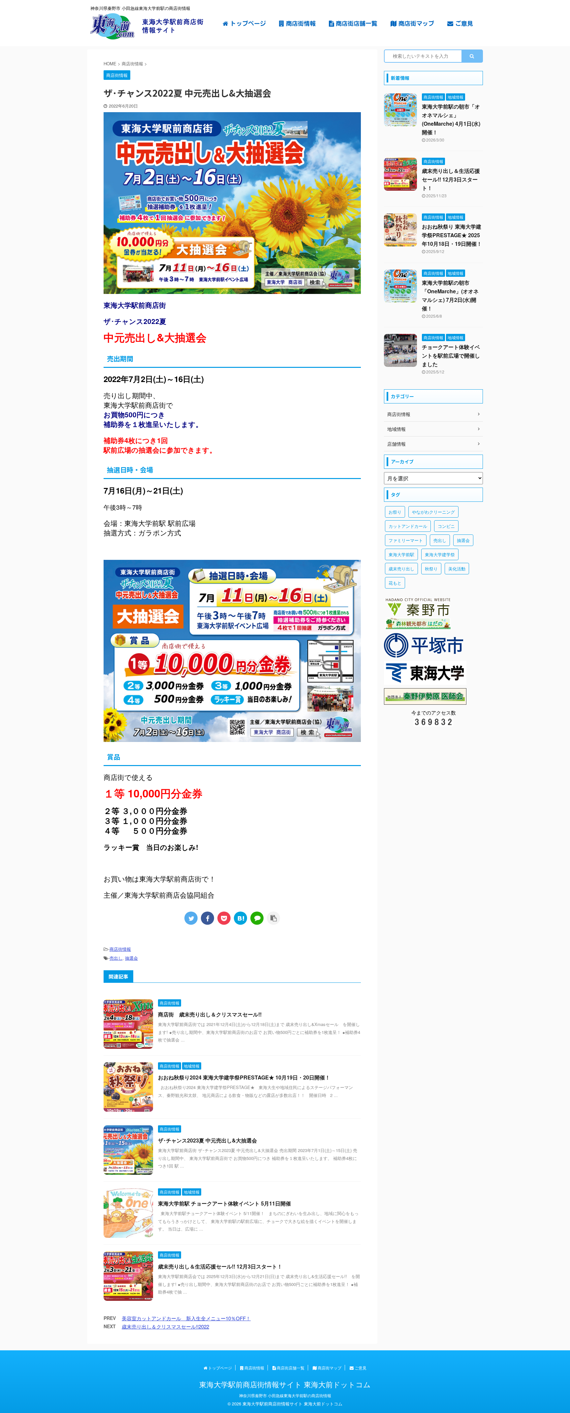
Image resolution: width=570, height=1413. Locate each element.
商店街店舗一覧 (355, 23)
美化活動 (456, 568)
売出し (116, 958)
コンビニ (446, 526)
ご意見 (463, 23)
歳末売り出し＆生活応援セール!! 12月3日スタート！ (220, 1266)
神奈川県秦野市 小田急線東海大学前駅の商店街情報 (285, 1395)
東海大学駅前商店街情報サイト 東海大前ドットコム (285, 1384)
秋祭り (431, 568)
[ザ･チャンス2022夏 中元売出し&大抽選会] (240, 918)
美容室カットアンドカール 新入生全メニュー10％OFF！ (186, 1318)
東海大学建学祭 (440, 554)
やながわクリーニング (433, 512)
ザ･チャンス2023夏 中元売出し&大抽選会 (207, 1140)
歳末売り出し (401, 568)
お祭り (395, 512)
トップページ (247, 23)
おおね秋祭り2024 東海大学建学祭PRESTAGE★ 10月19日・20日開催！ (244, 1077)
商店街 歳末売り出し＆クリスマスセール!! (210, 1014)
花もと (395, 583)
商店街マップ (415, 23)
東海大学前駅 (401, 554)
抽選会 (131, 958)
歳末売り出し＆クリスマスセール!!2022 (165, 1326)
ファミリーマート (406, 540)
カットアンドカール (408, 526)
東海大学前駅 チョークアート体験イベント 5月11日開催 (224, 1203)
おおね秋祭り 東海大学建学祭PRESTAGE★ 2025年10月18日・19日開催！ (452, 235)
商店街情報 (300, 23)
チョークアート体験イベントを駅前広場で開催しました (451, 355)
